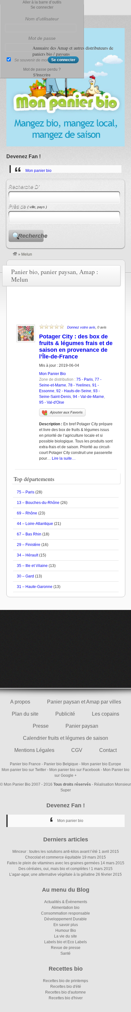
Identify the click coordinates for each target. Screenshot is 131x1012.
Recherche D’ (24, 186)
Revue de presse (65, 947)
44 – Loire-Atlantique (35, 523)
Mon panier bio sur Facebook (74, 770)
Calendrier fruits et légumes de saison (65, 738)
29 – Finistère (28, 544)
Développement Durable (65, 919)
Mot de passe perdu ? (42, 69)
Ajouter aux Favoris (66, 412)
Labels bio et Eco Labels (65, 942)
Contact (108, 750)
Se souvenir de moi (31, 60)
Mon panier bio (38, 170)
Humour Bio (65, 930)
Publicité (65, 714)
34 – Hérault (27, 555)
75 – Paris (25, 492)
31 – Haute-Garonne (34, 586)
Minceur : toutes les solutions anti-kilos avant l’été (55, 851)
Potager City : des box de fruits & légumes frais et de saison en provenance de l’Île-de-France (76, 346)
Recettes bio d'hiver (66, 998)
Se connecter (42, 7)
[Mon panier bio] (15, 254)
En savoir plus (65, 925)
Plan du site (25, 714)
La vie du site (65, 936)
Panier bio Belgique (61, 764)
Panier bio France (25, 764)
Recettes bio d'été (65, 986)
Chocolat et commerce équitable (53, 857)
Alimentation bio (65, 907)
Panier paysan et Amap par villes (84, 701)
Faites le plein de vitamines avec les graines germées (53, 863)
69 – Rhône (27, 513)
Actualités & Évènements (65, 902)
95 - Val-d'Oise (51, 402)
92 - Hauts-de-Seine (73, 391)
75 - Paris (84, 379)
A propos (20, 701)
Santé (65, 953)
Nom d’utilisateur (42, 18)
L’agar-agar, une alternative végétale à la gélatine (52, 874)
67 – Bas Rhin (29, 534)
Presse (41, 726)
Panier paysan (82, 726)
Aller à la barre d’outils (42, 2)
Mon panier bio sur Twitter (24, 770)
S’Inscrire (42, 75)
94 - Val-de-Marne (88, 396)
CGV (76, 750)
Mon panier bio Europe (101, 764)
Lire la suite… (64, 458)
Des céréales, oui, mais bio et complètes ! (54, 869)
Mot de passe (42, 38)
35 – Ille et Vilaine (32, 565)
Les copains (105, 714)
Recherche (31, 236)
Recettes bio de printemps (65, 981)
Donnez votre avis (81, 327)
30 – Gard (25, 576)
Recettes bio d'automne (65, 992)
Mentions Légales (34, 750)
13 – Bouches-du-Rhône (38, 502)
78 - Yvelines (79, 385)
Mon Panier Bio (52, 374)
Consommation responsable (65, 913)
